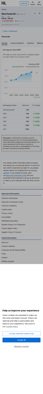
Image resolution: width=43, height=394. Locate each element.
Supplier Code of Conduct (11, 232)
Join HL (24, 3)
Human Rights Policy (9, 228)
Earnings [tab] (4, 43)
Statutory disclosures (10, 198)
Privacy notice (7, 213)
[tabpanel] (21, 89)
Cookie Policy (12, 326)
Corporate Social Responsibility (13, 250)
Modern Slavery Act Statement (13, 225)
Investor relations (8, 246)
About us (5, 242)
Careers (4, 257)
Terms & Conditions (9, 206)
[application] (21, 81)
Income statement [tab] (17, 43)
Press (4, 254)
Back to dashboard (10, 31)
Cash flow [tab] (30, 43)
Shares (4, 9)
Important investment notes (12, 202)
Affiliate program (8, 261)
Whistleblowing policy (10, 221)
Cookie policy (7, 209)
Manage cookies (21, 346)
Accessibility (6, 217)
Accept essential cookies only (21, 334)
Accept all (21, 340)
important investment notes (16, 175)
